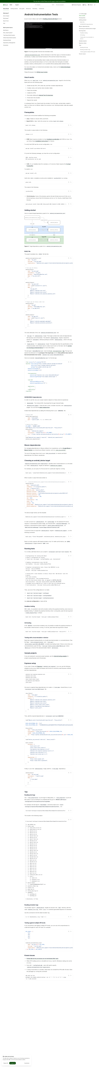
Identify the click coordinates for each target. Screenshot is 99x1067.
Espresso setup (82, 43)
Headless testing (84, 32)
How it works (82, 15)
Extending (35, 8)
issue (53, 1)
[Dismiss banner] (97, 1)
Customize (26, 1063)
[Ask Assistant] (71, 125)
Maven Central (28, 450)
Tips (80, 45)
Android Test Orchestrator (46, 95)
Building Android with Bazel (50, 19)
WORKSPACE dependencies (86, 24)
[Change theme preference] (95, 5)
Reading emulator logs (85, 49)
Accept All (12, 1063)
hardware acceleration (53, 139)
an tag (57, 351)
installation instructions (41, 141)
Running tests (82, 30)
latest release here (44, 407)
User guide (21, 8)
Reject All (6, 1063)
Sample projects (83, 41)
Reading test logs (84, 47)
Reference (28, 8)
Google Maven (67, 448)
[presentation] (49, 204)
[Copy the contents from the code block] (69, 125)
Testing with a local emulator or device (87, 38)
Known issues (82, 53)
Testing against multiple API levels (87, 51)
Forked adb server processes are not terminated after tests (42, 958)
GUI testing (82, 35)
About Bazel (6, 8)
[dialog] (16, 1060)
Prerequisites (82, 17)
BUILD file (82, 22)
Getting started (14, 8)
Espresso (39, 666)
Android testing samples (60, 656)
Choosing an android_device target (87, 28)
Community (41, 8)
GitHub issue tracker (42, 72)
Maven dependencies (84, 26)
